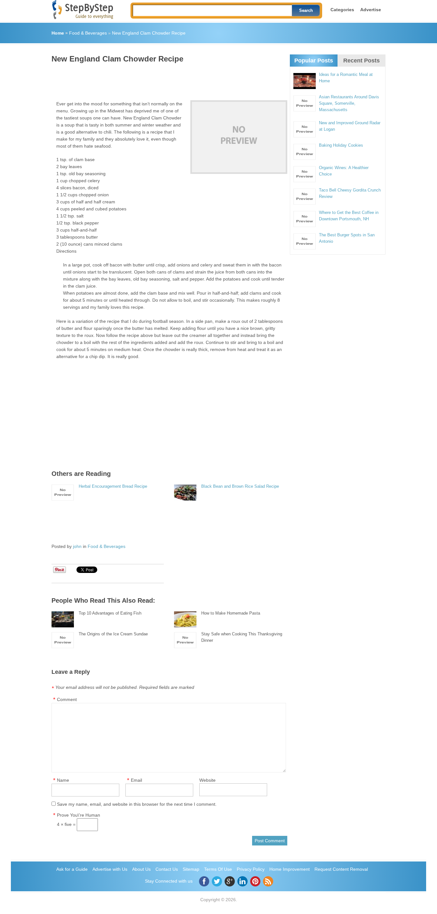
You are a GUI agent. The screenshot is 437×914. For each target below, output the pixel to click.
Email (136, 780)
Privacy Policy (251, 869)
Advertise (370, 9)
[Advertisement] (168, 79)
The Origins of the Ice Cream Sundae (113, 634)
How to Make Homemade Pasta (230, 613)
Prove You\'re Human (78, 815)
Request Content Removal (341, 869)
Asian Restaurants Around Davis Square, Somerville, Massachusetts (349, 103)
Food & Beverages (88, 33)
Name (63, 780)
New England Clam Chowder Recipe (149, 33)
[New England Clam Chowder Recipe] (238, 137)
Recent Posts (361, 60)
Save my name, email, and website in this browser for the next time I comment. (137, 804)
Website (207, 780)
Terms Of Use (218, 869)
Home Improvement (289, 869)
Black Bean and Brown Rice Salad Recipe (240, 486)
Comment (67, 699)
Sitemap (191, 869)
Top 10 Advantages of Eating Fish (110, 613)
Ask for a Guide (72, 869)
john (77, 546)
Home (58, 33)
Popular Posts (313, 60)
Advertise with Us (109, 869)
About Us (141, 869)
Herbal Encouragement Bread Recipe (113, 486)
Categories (342, 9)
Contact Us (166, 869)
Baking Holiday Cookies (341, 145)
